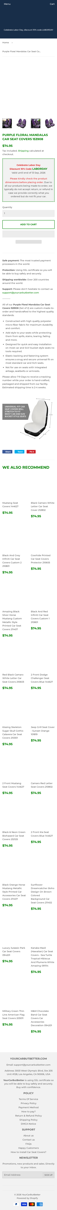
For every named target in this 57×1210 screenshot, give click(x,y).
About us (28, 1135)
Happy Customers (28, 1148)
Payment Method (29, 1107)
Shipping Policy (28, 1119)
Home (5, 42)
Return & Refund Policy (28, 1115)
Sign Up (48, 1175)
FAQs (28, 1143)
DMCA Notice (28, 1123)
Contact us (28, 1139)
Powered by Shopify (27, 1198)
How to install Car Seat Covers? (28, 1152)
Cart (52, 4)
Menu (7, 4)
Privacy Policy (28, 1103)
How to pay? (28, 1111)
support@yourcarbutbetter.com (20, 292)
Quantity (7, 207)
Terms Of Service (28, 1099)
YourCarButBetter (31, 1194)
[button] (28, 233)
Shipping (23, 150)
